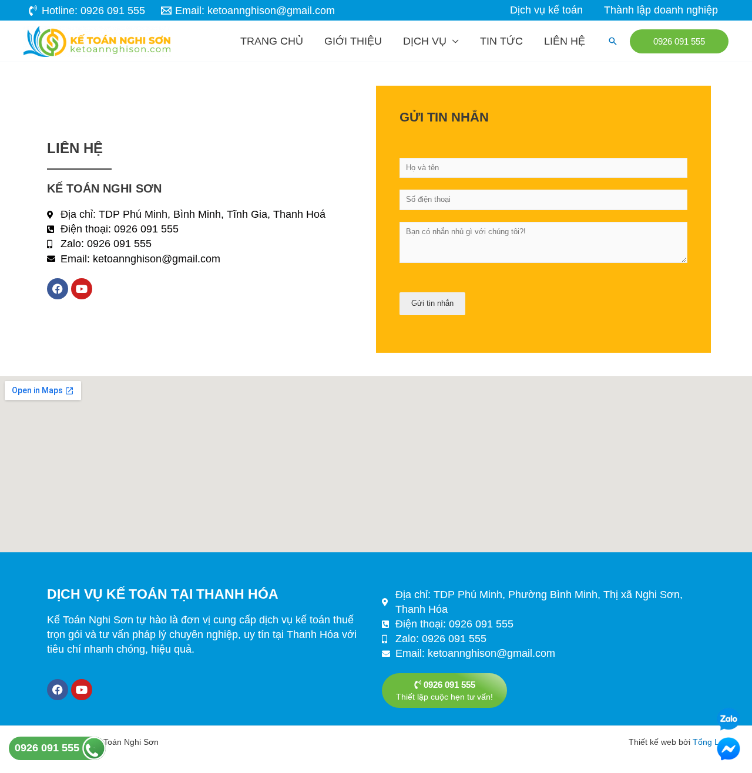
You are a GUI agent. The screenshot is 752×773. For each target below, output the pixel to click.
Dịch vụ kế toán (546, 10)
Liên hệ (564, 41)
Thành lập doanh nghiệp (661, 10)
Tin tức (501, 41)
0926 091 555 (48, 748)
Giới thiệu (353, 41)
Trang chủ (271, 41)
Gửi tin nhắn (432, 303)
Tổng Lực (710, 742)
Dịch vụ (424, 41)
